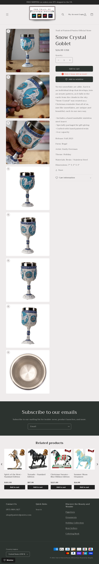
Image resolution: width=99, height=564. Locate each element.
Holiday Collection (75, 523)
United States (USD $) (17, 554)
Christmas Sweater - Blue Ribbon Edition (60, 475)
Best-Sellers (71, 528)
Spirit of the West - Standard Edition (13, 475)
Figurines (70, 512)
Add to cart (14, 487)
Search (39, 509)
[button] (7, 14)
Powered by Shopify (86, 558)
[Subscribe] (68, 426)
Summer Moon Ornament (81, 475)
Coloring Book (72, 533)
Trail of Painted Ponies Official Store (68, 558)
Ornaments (71, 517)
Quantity (59, 55)
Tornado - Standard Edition (37, 475)
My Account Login (76, 14)
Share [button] (60, 170)
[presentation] (1, 464)
